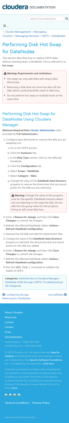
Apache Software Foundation (46, 359)
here (14, 387)
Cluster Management (18, 31)
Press (8, 332)
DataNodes (58, 36)
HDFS (45, 36)
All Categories (13, 285)
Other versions (55, 25)
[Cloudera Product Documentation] (15, 7)
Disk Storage (25, 282)
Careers (9, 327)
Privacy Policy (41, 402)
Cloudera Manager (48, 278)
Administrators (27, 278)
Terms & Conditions (17, 402)
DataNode (10, 282)
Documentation (13, 336)
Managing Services (27, 36)
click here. (48, 363)
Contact (9, 322)
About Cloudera (14, 312)
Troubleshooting (52, 282)
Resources (10, 317)
